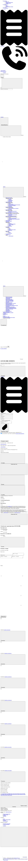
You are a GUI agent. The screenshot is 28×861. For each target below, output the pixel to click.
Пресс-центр (4, 7)
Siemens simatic (13, 794)
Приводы (9, 203)
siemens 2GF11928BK (7, 794)
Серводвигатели (10, 200)
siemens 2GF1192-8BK (16, 793)
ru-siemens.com (10, 506)
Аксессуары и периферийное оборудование (14, 204)
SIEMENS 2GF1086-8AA (8, 653)
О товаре (3, 462)
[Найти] (1, 87)
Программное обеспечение (11, 205)
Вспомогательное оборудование (12, 214)
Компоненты (10, 199)
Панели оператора (10, 299)
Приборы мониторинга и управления (13, 208)
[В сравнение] (1, 618)
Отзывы (2, 484)
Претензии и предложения (6, 823)
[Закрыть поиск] (12, 83)
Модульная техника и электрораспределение (12, 212)
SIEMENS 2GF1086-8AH (8, 700)
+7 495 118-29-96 (3, 70)
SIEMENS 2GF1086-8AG (8, 676)
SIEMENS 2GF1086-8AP (8, 723)
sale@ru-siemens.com (3, 71)
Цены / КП (7, 1)
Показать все (10, 201)
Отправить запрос (4, 441)
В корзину (3, 375)
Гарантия (7, 3)
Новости (9, 232)
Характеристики (14, 464)
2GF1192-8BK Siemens (9, 793)
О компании (4, 4)
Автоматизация (8, 220)
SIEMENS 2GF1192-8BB (8, 770)
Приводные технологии (9, 197)
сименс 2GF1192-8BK (22, 793)
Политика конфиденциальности (20, 433)
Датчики (9, 217)
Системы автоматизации (9, 302)
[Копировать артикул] (8, 347)
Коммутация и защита (9, 209)
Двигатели (7, 297)
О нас (6, 5)
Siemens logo (22, 794)
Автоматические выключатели (12, 211)
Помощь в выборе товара (9, 2)
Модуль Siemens (17, 794)
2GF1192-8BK (4, 793)
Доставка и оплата (10, 224)
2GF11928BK (2, 794)
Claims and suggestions (6, 824)
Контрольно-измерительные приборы (11, 307)
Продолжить (3, 616)
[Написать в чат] (14, 837)
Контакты (4, 8)
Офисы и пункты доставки (9, 6)
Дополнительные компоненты (12, 218)
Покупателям (7, 221)
